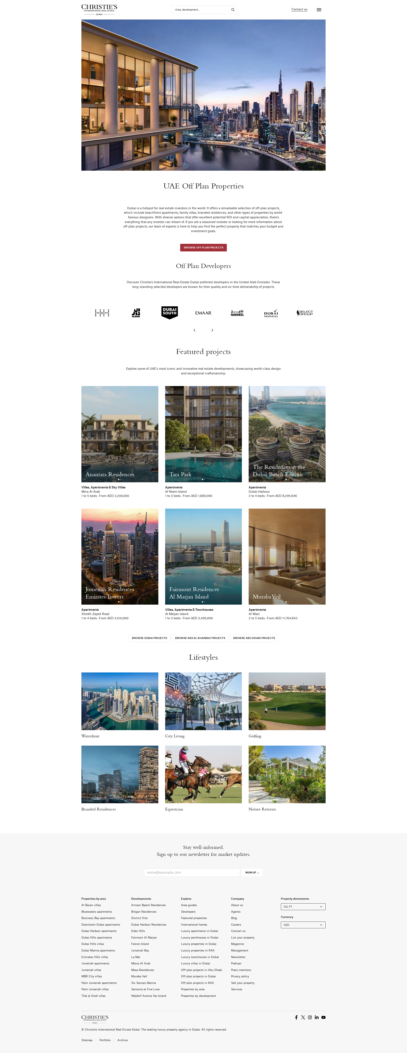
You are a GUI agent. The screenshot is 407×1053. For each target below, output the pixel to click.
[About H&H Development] (102, 313)
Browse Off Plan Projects (203, 247)
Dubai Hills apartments (96, 937)
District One (139, 918)
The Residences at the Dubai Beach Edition (279, 470)
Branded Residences (98, 809)
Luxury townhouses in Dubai (200, 957)
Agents (236, 911)
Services (236, 989)
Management (239, 950)
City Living (174, 736)
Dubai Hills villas (92, 944)
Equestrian (174, 809)
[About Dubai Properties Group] (271, 313)
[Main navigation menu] (319, 10)
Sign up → (252, 872)
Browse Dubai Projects (149, 638)
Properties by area (193, 989)
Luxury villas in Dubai (195, 963)
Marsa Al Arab (140, 963)
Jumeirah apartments (95, 963)
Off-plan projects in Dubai (198, 976)
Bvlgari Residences (143, 911)
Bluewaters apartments (96, 911)
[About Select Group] (305, 313)
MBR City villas (91, 976)
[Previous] (194, 330)
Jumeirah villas (91, 970)
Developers (188, 911)
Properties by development (198, 995)
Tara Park (180, 474)
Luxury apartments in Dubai (199, 931)
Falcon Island (140, 944)
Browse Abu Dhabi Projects (254, 638)
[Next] (212, 330)
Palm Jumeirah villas (95, 989)
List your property (243, 937)
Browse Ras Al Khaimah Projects (200, 638)
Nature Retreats (262, 809)
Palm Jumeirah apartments (99, 983)
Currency (287, 917)
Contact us (299, 9)
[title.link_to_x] (296, 1017)
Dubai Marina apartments (98, 950)
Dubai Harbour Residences (148, 924)
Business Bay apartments (98, 918)
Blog (234, 918)
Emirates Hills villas (94, 957)
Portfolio (104, 1040)
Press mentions (241, 970)
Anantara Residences (110, 474)
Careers (236, 924)
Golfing (255, 736)
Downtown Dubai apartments (100, 924)
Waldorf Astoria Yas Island (148, 995)
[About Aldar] (136, 313)
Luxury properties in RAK (198, 950)
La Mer (135, 957)
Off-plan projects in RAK (197, 983)
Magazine (237, 944)
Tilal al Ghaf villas (93, 995)
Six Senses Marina (143, 983)
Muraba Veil (267, 596)
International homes (194, 924)
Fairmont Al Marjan (144, 937)
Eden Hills (138, 931)
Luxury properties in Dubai (198, 944)
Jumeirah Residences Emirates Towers (110, 593)
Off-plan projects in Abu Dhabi (201, 970)
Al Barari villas (91, 905)
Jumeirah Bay (140, 950)
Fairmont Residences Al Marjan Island (194, 593)
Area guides (189, 905)
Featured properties (194, 918)
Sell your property (243, 983)
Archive (122, 1040)
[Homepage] (99, 9)
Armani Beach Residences (148, 905)
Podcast (236, 963)
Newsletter (238, 957)
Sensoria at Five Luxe (145, 989)
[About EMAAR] (203, 313)
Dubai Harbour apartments (99, 931)
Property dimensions (295, 898)
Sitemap (86, 1040)
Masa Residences (142, 970)
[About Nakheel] (237, 313)
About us (237, 905)
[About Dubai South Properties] (169, 313)
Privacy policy (240, 976)
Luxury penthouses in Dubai (199, 937)
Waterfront (90, 736)
